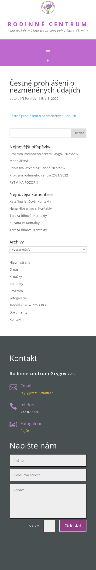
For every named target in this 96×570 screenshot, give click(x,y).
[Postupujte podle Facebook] (48, 60)
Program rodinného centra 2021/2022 (39, 175)
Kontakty (44, 201)
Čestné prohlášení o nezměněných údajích (43, 116)
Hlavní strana (20, 262)
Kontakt (15, 319)
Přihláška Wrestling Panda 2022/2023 (38, 168)
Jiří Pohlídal (29, 98)
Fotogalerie (18, 298)
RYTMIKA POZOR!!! (24, 182)
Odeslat (73, 525)
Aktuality (16, 284)
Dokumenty (18, 312)
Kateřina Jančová (23, 201)
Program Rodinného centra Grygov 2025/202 (44, 154)
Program (16, 291)
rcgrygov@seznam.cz (37, 393)
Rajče (25, 430)
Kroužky (16, 276)
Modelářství (19, 161)
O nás (14, 269)
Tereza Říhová (20, 215)
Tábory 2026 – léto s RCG (29, 305)
